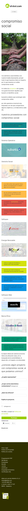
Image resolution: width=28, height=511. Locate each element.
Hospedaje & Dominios (7, 470)
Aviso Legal (4, 448)
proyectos (13, 88)
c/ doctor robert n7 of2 (8, 484)
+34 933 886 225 (6, 482)
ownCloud (4, 468)
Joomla (3, 466)
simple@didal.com (6, 480)
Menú (14, 11)
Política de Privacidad (7, 449)
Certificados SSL (6, 472)
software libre (14, 201)
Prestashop (4, 462)
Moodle (3, 464)
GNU (19, 126)
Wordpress (4, 460)
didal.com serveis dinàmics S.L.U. (10, 478)
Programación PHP (6, 458)
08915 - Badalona (6, 486)
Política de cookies (6, 451)
